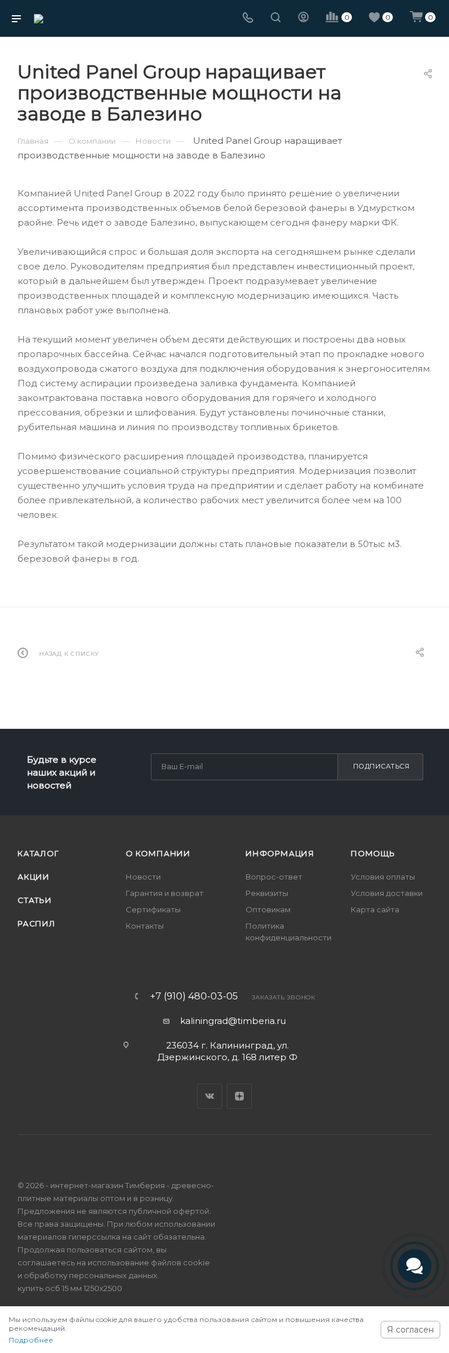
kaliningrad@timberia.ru (233, 1020)
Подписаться (381, 766)
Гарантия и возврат (164, 893)
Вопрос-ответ (274, 876)
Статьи (35, 900)
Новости (143, 876)
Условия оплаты (383, 876)
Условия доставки (387, 893)
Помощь (373, 853)
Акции (34, 876)
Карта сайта (375, 909)
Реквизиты (267, 893)
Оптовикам (268, 909)
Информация (280, 853)
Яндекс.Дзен (239, 1096)
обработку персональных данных (90, 1275)
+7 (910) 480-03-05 (194, 996)
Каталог (38, 853)
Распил (37, 923)
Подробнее (31, 1339)
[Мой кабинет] (303, 18)
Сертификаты (153, 909)
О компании (158, 853)
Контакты (145, 925)
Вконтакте (209, 1096)
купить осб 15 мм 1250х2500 (70, 1288)
